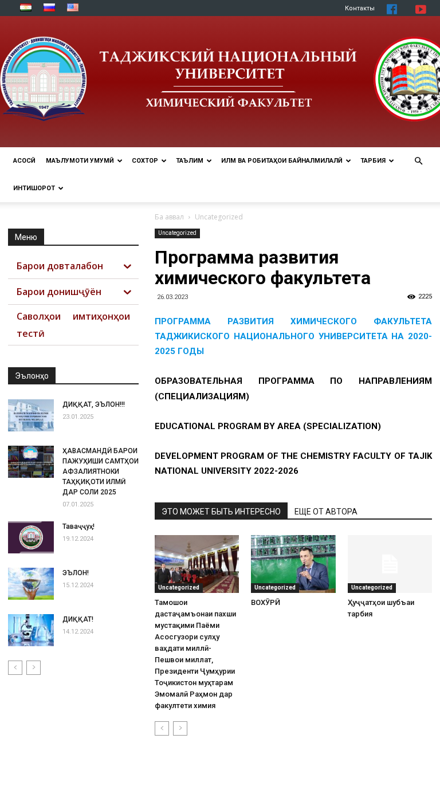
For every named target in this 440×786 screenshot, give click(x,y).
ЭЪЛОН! (75, 573)
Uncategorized (177, 233)
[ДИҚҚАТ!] (31, 630)
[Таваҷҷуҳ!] (31, 537)
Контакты (360, 8)
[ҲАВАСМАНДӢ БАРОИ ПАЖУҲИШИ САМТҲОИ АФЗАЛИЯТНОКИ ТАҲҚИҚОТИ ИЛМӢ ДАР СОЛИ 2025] (31, 462)
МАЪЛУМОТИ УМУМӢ (80, 160)
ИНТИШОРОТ (34, 188)
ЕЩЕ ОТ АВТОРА (326, 511)
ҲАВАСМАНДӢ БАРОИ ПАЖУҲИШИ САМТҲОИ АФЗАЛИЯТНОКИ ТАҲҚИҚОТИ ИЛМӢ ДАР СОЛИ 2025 (100, 471)
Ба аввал (169, 217)
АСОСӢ (24, 160)
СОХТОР (145, 160)
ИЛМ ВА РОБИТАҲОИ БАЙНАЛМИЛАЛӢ (282, 160)
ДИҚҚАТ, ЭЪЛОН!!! (93, 404)
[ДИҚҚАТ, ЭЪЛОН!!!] (31, 415)
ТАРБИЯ (373, 160)
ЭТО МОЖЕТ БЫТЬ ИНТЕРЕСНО (221, 511)
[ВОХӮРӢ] (293, 564)
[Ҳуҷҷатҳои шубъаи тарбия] (390, 564)
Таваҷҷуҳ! (78, 526)
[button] (418, 161)
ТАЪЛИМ (189, 160)
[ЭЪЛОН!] (31, 584)
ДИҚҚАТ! (77, 619)
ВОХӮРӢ (265, 602)
